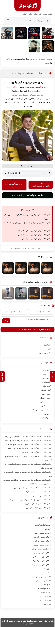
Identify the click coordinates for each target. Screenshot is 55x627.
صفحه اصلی (48, 14)
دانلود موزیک (46, 604)
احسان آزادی (46, 394)
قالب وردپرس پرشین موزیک (41, 576)
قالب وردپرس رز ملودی (41, 553)
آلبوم (49, 349)
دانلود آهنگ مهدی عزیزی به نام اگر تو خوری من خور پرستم (30, 500)
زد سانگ (48, 572)
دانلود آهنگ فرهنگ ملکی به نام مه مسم (36, 496)
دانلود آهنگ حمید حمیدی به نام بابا (38, 503)
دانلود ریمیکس (45, 353)
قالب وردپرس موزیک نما (41, 541)
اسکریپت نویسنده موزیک (40, 549)
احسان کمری (46, 406)
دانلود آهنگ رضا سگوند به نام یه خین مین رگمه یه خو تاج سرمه (28, 440)
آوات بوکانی (46, 386)
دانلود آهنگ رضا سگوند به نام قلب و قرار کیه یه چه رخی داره (29, 448)
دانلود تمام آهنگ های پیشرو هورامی (27, 195)
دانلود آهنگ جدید (41, 87)
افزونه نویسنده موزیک (41, 545)
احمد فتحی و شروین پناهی (41, 410)
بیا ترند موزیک (45, 592)
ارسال (6, 321)
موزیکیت (47, 568)
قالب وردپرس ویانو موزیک (40, 565)
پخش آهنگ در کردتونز (43, 525)
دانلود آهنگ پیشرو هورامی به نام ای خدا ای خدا (34, 231)
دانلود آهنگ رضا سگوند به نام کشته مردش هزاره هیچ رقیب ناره (28, 444)
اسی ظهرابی (46, 414)
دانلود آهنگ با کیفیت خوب (14, 186)
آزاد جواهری (46, 382)
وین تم (48, 529)
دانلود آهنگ (46, 584)
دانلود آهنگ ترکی (44, 600)
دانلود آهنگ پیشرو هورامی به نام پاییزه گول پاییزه (27, 73)
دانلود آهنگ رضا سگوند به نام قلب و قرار (36, 452)
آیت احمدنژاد (46, 390)
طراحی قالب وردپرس (42, 533)
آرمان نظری (47, 374)
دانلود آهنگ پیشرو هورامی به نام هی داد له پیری (34, 235)
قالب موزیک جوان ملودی (41, 557)
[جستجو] (8, 20)
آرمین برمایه (46, 378)
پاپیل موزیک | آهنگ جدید (41, 588)
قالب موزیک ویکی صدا (41, 537)
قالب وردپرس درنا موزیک (40, 561)
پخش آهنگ (27, 14)
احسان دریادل (45, 398)
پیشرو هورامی (40, 59)
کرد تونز (50, 59)
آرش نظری (47, 370)
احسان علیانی (45, 402)
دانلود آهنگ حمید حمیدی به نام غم (38, 492)
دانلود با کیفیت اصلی (41, 185)
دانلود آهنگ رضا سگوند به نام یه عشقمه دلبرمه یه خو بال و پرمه (28, 436)
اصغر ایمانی (46, 418)
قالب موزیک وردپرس (43, 580)
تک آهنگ (37, 14)
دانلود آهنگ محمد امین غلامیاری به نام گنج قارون (32, 488)
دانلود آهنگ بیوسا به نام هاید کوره (38, 507)
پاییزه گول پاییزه (13, 87)
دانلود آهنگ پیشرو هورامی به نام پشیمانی (36, 239)
